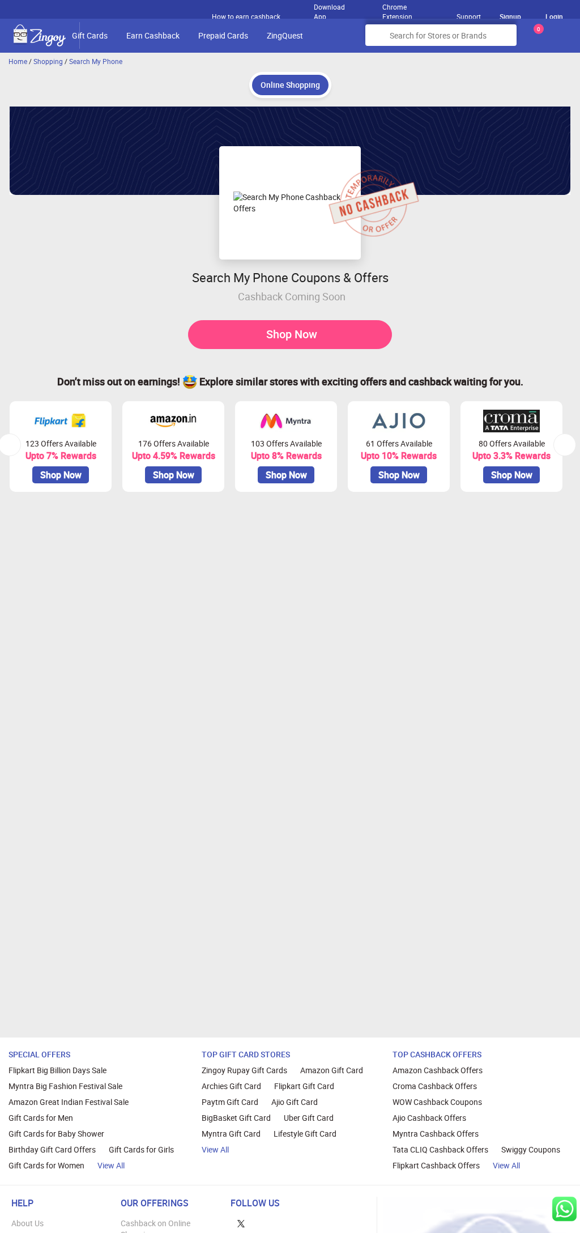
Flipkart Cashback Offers (436, 1165)
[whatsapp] (564, 1209)
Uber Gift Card (309, 1117)
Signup (510, 16)
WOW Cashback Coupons (437, 1101)
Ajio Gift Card (294, 1101)
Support (469, 16)
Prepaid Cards (223, 35)
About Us (27, 1223)
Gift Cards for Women (46, 1165)
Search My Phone (95, 61)
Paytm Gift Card (230, 1101)
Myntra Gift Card (231, 1133)
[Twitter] (241, 1223)
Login (554, 16)
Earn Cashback (153, 35)
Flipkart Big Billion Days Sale (57, 1070)
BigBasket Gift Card (236, 1117)
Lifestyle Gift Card (305, 1133)
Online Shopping (290, 84)
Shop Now (291, 334)
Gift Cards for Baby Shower (56, 1133)
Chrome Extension (397, 9)
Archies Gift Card (231, 1086)
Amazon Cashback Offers (438, 1070)
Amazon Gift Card (331, 1070)
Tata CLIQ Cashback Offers (440, 1149)
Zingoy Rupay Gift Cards (244, 1070)
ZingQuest (285, 35)
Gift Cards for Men (40, 1117)
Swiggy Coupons (530, 1149)
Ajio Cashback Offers (429, 1117)
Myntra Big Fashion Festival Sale (65, 1086)
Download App (329, 9)
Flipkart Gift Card (304, 1086)
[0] (536, 39)
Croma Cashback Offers (435, 1086)
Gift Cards (90, 35)
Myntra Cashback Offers (436, 1133)
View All (111, 1165)
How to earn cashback (247, 16)
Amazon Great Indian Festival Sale (68, 1101)
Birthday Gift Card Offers (52, 1149)
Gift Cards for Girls (141, 1149)
